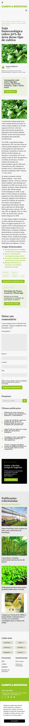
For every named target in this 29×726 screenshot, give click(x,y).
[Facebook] (8, 697)
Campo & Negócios (12, 66)
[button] (2, 3)
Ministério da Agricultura (5, 670)
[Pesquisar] (24, 401)
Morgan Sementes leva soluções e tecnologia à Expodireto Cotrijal (13, 265)
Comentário (6, 331)
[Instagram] (5, 697)
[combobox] (12, 401)
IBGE (3, 661)
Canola (14, 272)
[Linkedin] (14, 697)
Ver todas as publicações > (11, 504)
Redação (8, 68)
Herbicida (6, 276)
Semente (15, 276)
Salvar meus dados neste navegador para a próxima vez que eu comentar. (14, 382)
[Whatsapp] (2, 697)
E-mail (4, 362)
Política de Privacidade (19, 665)
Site (3, 370)
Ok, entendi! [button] (14, 721)
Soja (22, 276)
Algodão (6, 272)
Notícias (19, 21)
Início (3, 21)
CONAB (4, 664)
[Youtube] (11, 697)
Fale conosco (20, 661)
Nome (4, 354)
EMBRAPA (5, 667)
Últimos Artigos (10, 21)
